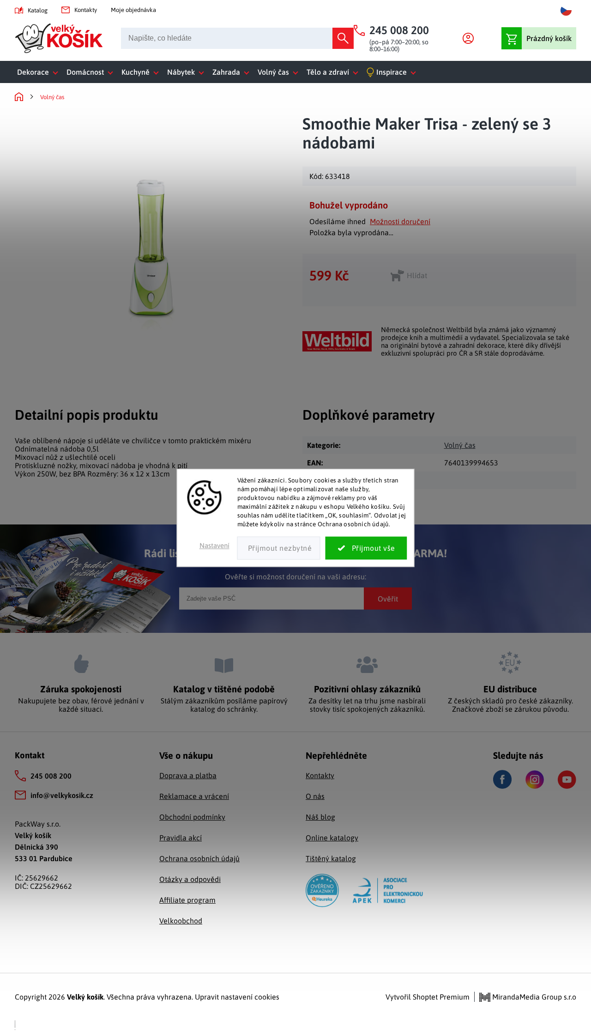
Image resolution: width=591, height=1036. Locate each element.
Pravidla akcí (180, 838)
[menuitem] (39, 72)
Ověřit (388, 598)
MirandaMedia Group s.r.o (533, 997)
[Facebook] (502, 779)
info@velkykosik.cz (61, 795)
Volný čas (460, 445)
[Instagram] (534, 779)
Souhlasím (366, 548)
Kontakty (85, 9)
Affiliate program (187, 900)
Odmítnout (278, 548)
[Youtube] (567, 779)
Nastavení (214, 546)
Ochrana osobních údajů (199, 858)
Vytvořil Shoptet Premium (428, 997)
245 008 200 (51, 776)
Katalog (38, 10)
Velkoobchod (180, 921)
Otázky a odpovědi (190, 879)
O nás (315, 796)
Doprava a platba (188, 775)
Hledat (343, 38)
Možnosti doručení (400, 221)
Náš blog (320, 817)
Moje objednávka (133, 9)
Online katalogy (332, 838)
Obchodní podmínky (192, 817)
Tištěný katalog (331, 858)
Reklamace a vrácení (194, 796)
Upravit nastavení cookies (237, 997)
